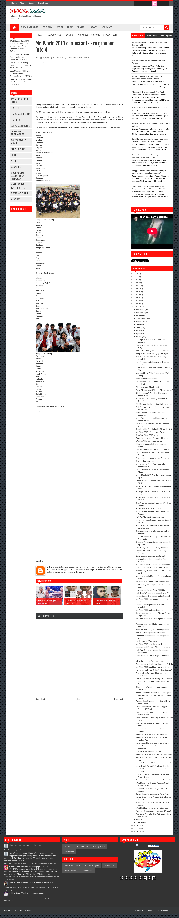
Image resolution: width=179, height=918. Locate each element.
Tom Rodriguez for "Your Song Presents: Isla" (154, 547)
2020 (136, 277)
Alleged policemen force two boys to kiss (152, 661)
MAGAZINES (16, 167)
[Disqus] (79, 658)
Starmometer (86, 871)
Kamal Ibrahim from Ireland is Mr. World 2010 (154, 429)
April (138, 333)
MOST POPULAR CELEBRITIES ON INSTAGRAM (17, 175)
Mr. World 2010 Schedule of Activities (151, 644)
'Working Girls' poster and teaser (149, 441)
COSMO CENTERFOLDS (20, 125)
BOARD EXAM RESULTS (20, 113)
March (139, 336)
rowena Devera (15, 882)
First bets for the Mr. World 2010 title (150, 590)
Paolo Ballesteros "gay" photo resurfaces (17, 850)
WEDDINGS (15, 199)
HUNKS (14, 155)
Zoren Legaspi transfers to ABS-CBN (150, 556)
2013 (136, 298)
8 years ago (35, 850)
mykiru (12, 893)
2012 (136, 301)
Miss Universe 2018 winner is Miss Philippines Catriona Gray (21, 73)
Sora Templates (150, 910)
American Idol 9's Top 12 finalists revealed (153, 647)
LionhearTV (109, 865)
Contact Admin (81, 846)
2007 (136, 831)
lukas (11, 845)
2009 (136, 825)
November (140, 313)
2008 (136, 828)
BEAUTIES (15, 108)
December (140, 309)
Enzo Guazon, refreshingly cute (148, 751)
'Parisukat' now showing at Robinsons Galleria (154, 664)
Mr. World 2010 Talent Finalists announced (153, 582)
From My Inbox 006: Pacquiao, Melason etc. (154, 438)
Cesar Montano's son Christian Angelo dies (153, 458)
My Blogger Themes (167, 910)
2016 (136, 289)
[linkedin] (160, 3)
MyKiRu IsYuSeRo (25, 910)
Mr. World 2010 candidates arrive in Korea (152, 667)
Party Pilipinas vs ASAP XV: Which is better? (154, 390)
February (140, 819)
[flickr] (148, 3)
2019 (136, 280)
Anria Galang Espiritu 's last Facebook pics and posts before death (25, 863)
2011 (136, 304)
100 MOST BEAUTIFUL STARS (20, 101)
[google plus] (166, 3)
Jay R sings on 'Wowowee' (146, 641)
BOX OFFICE (15, 119)
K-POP (13, 161)
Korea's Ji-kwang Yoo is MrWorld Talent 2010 (154, 567)
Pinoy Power (70, 871)
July (138, 325)
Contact (31, 3)
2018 (136, 283)
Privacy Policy (99, 846)
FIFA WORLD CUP (18, 149)
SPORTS (80, 27)
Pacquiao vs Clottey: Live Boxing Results (152, 630)
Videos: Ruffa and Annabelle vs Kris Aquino (153, 693)
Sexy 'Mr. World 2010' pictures (148, 435)
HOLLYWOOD (107, 27)
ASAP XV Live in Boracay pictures (150, 517)
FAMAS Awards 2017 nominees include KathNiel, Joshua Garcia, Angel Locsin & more (31, 887)
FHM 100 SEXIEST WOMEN (18, 142)
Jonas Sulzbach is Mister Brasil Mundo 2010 (154, 763)
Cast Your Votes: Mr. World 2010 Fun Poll (152, 450)
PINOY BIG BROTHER (29, 27)
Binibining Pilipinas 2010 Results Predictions (154, 754)
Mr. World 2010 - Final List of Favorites (151, 432)
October (139, 315)
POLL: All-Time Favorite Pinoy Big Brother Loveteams (19, 56)
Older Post (118, 699)
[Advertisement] (79, 83)
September (141, 319)
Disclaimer (69, 852)
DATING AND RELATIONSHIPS (17, 133)
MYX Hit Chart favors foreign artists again (152, 808)
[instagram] (154, 3)
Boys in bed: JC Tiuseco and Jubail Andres (153, 794)
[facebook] (137, 3)
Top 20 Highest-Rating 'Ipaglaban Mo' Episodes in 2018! (20, 65)
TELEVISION (47, 27)
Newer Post (40, 699)
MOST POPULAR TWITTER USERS (18, 186)
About (22, 3)
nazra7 (12, 853)
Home (14, 3)
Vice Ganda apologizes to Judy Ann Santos (153, 350)
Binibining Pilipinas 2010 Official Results (152, 734)
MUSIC (70, 27)
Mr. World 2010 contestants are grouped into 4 (154, 610)
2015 (136, 292)
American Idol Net (72, 865)
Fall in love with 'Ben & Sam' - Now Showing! (154, 670)
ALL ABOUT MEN (59, 58)
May (138, 330)
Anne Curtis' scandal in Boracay (149, 508)
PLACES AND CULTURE (20, 193)
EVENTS (69, 58)
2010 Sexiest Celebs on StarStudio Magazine (154, 404)
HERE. (63, 407)
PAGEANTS (93, 27)
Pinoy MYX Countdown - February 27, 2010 (153, 811)
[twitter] (142, 3)
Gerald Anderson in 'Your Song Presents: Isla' (154, 679)
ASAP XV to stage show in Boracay (150, 633)
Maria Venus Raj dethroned (146, 379)
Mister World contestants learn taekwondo (153, 564)
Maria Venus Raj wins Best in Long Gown (152, 743)
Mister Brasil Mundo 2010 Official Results (152, 766)
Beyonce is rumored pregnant (147, 461)
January (139, 822)
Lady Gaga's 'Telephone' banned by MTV (152, 593)
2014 (136, 295)
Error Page (43, 3)
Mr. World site (51, 127)
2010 (136, 307)
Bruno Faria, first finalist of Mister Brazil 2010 (154, 780)
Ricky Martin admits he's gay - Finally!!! (152, 353)
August (139, 321)
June (138, 327)
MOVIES (59, 27)
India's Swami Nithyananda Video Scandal (153, 596)
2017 (136, 286)
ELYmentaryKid (92, 865)
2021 (136, 274)
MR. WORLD (77, 58)
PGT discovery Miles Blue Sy (148, 387)
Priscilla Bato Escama (18, 866)
